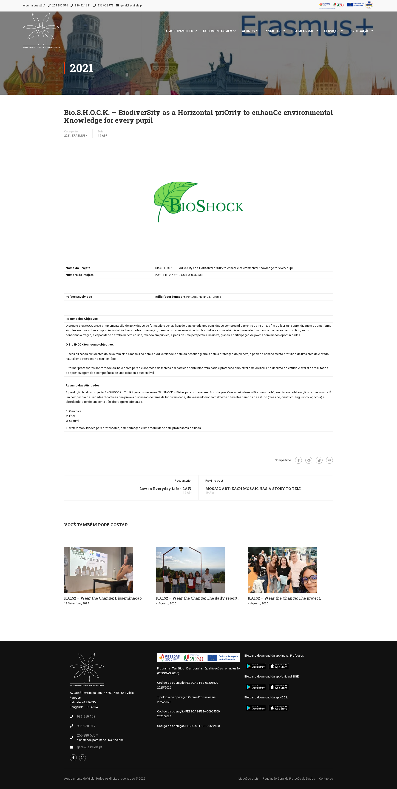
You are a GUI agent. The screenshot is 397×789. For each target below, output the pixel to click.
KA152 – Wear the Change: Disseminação (103, 598)
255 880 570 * (87, 735)
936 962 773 (105, 5)
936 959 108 (86, 717)
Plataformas (302, 31)
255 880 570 (60, 5)
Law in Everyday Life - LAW (165, 488)
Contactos (326, 778)
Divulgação (359, 31)
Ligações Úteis (248, 778)
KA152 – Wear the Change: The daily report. (197, 598)
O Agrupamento (179, 31)
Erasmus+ (79, 135)
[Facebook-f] (73, 757)
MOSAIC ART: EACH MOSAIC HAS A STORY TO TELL (253, 488)
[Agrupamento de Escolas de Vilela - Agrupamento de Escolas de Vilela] (41, 33)
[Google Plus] (308, 460)
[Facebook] (298, 460)
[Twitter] (319, 460)
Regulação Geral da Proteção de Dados (289, 778)
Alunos (248, 31)
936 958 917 (86, 726)
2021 (67, 135)
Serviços (332, 31)
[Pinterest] (329, 460)
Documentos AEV (217, 31)
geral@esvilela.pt (131, 5)
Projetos (273, 31)
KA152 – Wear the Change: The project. (284, 598)
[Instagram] (82, 757)
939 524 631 (83, 5)
